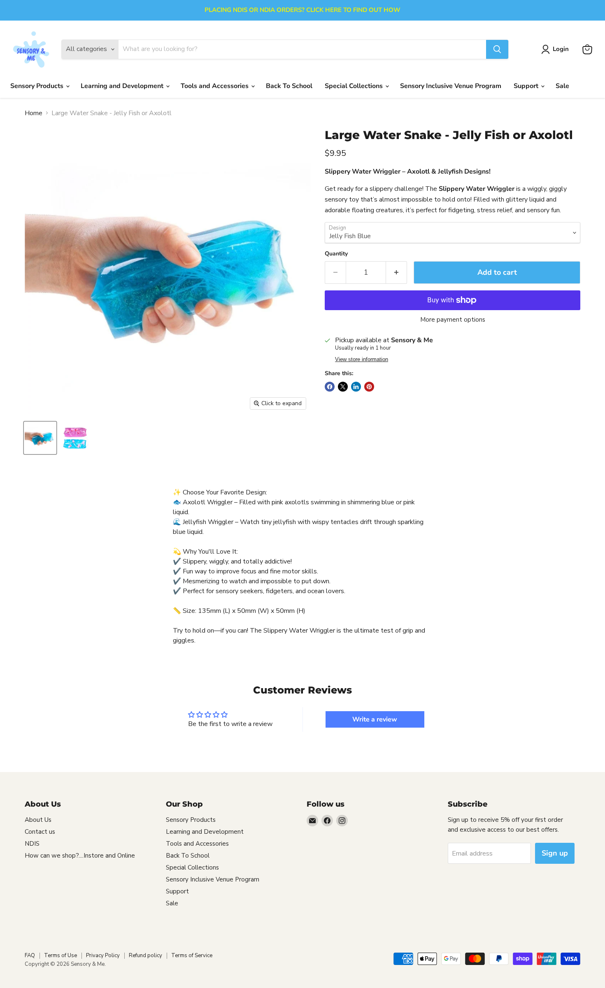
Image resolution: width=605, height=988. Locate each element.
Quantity (336, 253)
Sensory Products (37, 85)
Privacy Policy (103, 955)
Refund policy (145, 955)
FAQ (30, 955)
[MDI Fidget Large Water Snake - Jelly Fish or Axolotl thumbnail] (75, 438)
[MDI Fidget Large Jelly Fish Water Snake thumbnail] (40, 438)
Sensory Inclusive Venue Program (450, 85)
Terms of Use (60, 955)
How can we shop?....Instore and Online (80, 855)
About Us (38, 820)
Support (527, 85)
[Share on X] (343, 387)
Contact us (40, 832)
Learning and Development (123, 85)
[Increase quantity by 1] (396, 272)
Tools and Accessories (215, 85)
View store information (361, 359)
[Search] (497, 49)
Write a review (374, 719)
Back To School (289, 85)
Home (33, 113)
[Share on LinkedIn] (356, 387)
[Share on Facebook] (330, 387)
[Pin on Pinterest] (369, 387)
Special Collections (354, 85)
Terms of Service (191, 955)
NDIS (32, 844)
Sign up (555, 853)
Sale (562, 85)
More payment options (452, 319)
